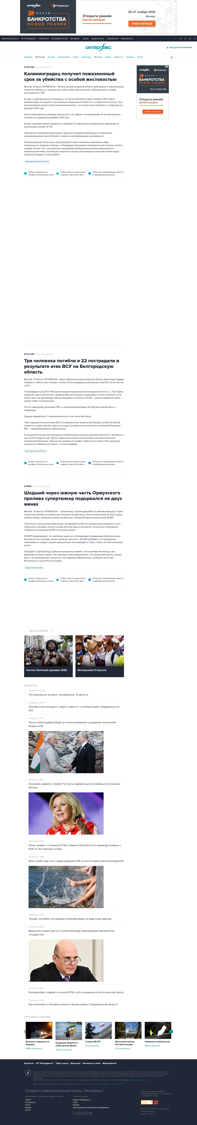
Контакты (29, 1063)
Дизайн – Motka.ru (148, 1114)
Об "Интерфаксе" (28, 38)
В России (40, 57)
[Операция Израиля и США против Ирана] (68, 1039)
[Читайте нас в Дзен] (74, 1113)
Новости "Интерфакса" (81, 1100)
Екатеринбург (31, 260)
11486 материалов (34, 1048)
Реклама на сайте (92, 1063)
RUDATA (76, 1105)
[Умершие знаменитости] (158, 1038)
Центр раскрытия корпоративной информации (91, 1107)
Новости (118, 57)
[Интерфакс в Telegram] (78, 1113)
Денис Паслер (47, 260)
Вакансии (75, 1063)
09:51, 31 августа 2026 (42, 486)
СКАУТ (28, 1105)
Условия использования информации (155, 1109)
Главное (28, 57)
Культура (86, 57)
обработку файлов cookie (139, 1080)
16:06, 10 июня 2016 (43, 67)
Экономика (64, 57)
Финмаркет (75, 38)
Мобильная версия (10, 38)
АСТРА (28, 1110)
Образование (113, 38)
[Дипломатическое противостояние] (128, 1038)
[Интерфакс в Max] (90, 1113)
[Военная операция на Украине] (39, 1038)
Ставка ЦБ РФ (93, 1041)
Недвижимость (97, 38)
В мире (51, 57)
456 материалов (152, 1046)
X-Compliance (30, 1102)
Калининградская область (37, 161)
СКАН (75, 1102)
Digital (108, 57)
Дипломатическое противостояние (125, 1043)
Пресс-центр (62, 1063)
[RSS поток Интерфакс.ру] (86, 1113)
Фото (140, 57)
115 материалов (92, 1046)
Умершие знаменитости (157, 1041)
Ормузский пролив (34, 568)
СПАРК (28, 1100)
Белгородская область (35, 451)
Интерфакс (98, 47)
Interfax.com (44, 38)
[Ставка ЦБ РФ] (98, 1038)
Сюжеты (130, 57)
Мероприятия (127, 38)
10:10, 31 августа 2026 (44, 197)
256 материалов (122, 1048)
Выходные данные (148, 1111)
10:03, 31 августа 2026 (44, 354)
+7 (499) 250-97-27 (116, 1084)
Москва (98, 57)
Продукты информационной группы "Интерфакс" (64, 1091)
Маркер (28, 1107)
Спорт (76, 57)
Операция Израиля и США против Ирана (66, 1044)
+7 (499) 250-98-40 (97, 1084)
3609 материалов (63, 1050)
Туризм (86, 38)
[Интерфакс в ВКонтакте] (82, 1113)
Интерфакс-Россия (59, 38)
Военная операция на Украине (37, 1043)
